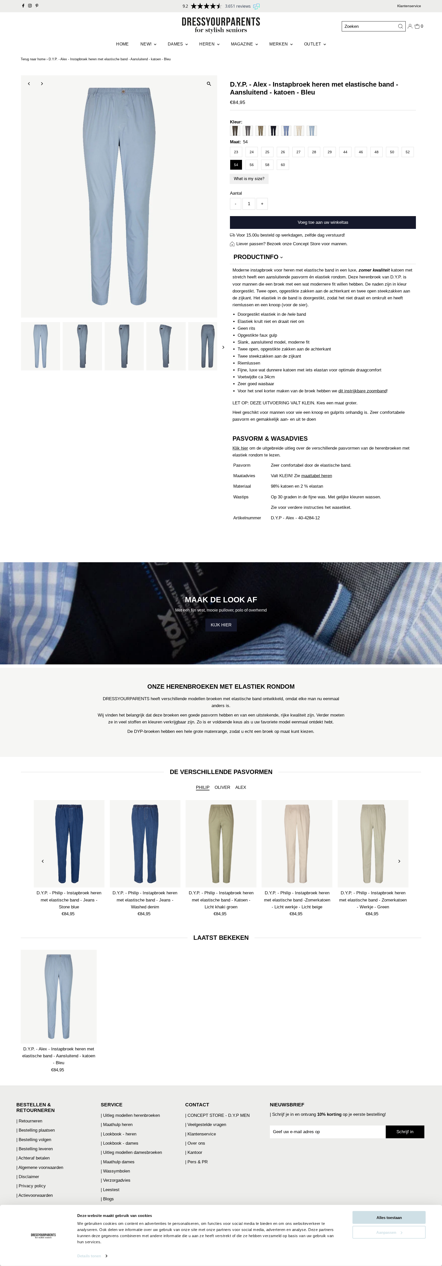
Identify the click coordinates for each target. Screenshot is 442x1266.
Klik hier (240, 448)
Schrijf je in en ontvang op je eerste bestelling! (329, 1114)
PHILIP (202, 787)
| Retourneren (29, 1121)
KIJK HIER (221, 625)
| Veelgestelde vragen (205, 1124)
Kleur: (236, 122)
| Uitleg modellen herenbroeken (130, 1115)
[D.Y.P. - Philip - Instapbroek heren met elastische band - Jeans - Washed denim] (144, 843)
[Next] (42, 83)
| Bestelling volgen (33, 1139)
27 (298, 152)
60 (283, 165)
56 (252, 165)
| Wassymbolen (115, 1171)
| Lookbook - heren (118, 1134)
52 (408, 152)
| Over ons (195, 1143)
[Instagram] (30, 6)
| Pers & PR (196, 1161)
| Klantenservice (200, 1134)
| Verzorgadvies (115, 1180)
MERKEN (279, 44)
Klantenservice (409, 6)
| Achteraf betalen (33, 1158)
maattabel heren (316, 475)
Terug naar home (33, 59)
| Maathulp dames (118, 1161)
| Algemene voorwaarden (39, 1167)
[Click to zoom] (209, 83)
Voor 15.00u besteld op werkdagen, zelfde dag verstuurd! (290, 235)
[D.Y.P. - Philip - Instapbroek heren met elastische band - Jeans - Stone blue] (69, 843)
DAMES (176, 44)
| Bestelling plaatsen (35, 1130)
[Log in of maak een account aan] (410, 26)
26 (283, 152)
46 (361, 152)
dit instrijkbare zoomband (362, 391)
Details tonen (89, 1256)
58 (267, 165)
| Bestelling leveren (34, 1148)
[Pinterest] (37, 6)
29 (330, 152)
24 (252, 152)
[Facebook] (23, 6)
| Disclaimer (27, 1176)
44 (345, 152)
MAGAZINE (243, 44)
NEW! (146, 44)
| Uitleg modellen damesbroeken (131, 1152)
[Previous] (29, 83)
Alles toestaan (389, 1217)
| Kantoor (193, 1152)
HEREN (207, 44)
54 (236, 165)
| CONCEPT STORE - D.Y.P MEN (217, 1115)
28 (314, 152)
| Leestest (110, 1189)
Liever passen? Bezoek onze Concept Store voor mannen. (292, 243)
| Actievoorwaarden (34, 1195)
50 (392, 152)
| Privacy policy (31, 1185)
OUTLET (313, 44)
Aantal (236, 193)
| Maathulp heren (116, 1124)
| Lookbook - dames (119, 1143)
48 (376, 152)
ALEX (240, 787)
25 (267, 152)
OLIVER (222, 787)
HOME (122, 44)
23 (236, 152)
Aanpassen (386, 1232)
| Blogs (107, 1199)
